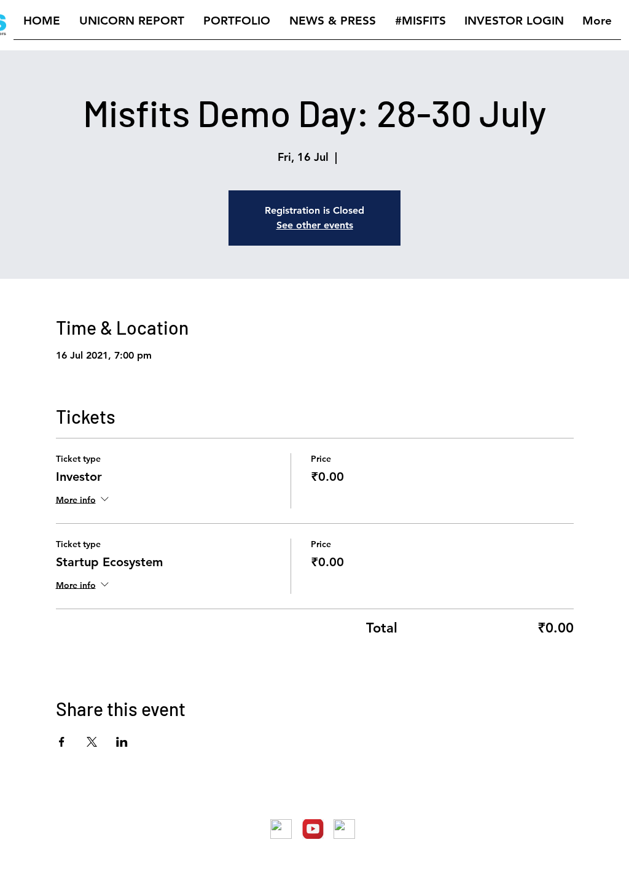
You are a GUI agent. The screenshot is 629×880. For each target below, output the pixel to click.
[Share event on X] (92, 742)
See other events (314, 225)
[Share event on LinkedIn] (122, 742)
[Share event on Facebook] (62, 742)
